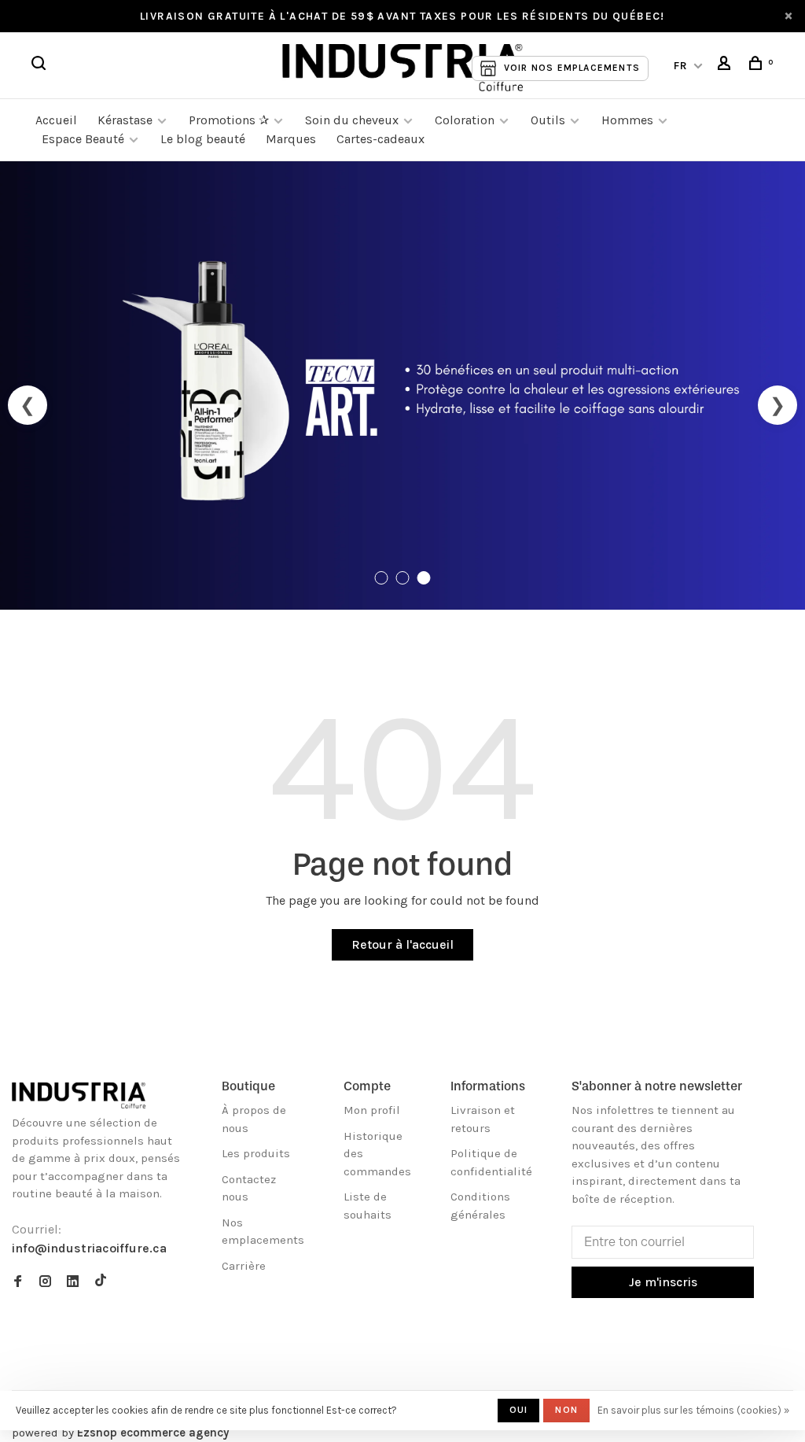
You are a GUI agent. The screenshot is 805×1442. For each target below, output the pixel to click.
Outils (548, 119)
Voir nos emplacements (572, 67)
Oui (518, 1409)
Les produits (256, 1153)
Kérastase (125, 119)
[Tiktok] (100, 1282)
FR (681, 65)
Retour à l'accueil (402, 944)
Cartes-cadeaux (380, 138)
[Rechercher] (40, 65)
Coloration (464, 119)
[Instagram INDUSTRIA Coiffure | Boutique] (45, 1282)
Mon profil (372, 1110)
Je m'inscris (663, 1281)
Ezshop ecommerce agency (153, 1432)
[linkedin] (73, 1282)
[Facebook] (18, 1282)
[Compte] (726, 65)
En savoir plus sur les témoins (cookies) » (693, 1410)
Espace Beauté (83, 138)
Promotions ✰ (230, 119)
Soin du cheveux (352, 119)
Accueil (56, 119)
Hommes (627, 119)
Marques (291, 138)
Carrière (244, 1266)
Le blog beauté (202, 138)
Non (566, 1409)
